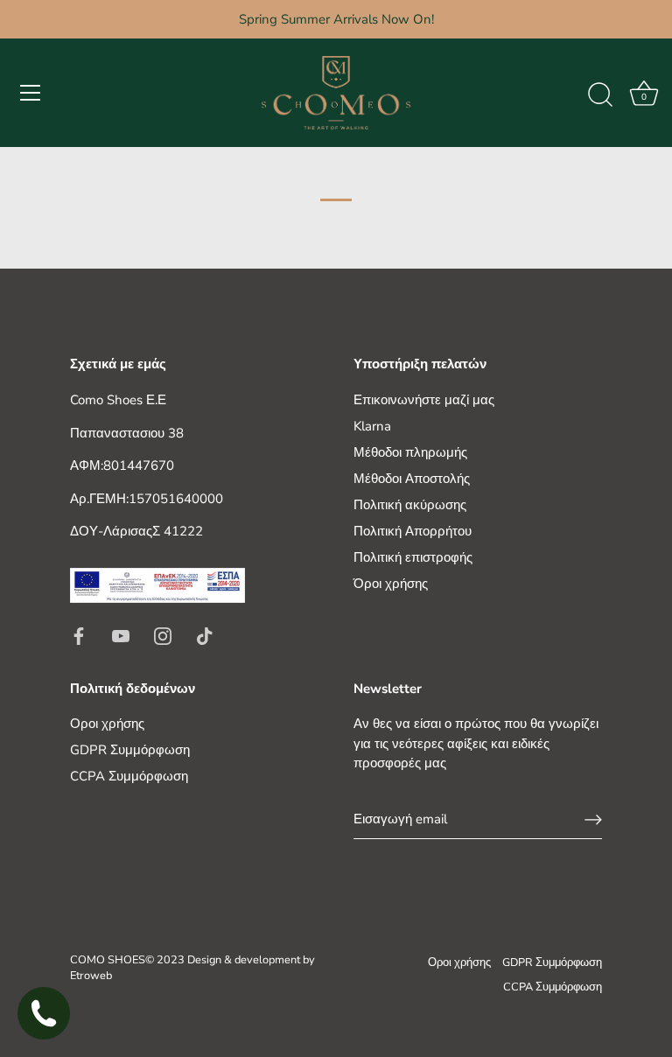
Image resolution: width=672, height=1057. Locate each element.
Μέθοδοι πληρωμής (410, 452)
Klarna (372, 426)
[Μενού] (30, 93)
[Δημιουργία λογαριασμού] (593, 819)
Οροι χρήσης (107, 723)
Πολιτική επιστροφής (413, 557)
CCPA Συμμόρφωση (129, 776)
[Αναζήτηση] (600, 95)
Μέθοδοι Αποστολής (412, 478)
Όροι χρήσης (391, 583)
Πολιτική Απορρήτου (413, 531)
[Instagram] (163, 635)
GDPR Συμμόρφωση (130, 750)
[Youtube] (121, 635)
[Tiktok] (205, 635)
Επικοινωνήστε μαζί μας (424, 400)
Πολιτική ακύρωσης (410, 505)
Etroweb (91, 976)
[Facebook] (79, 635)
